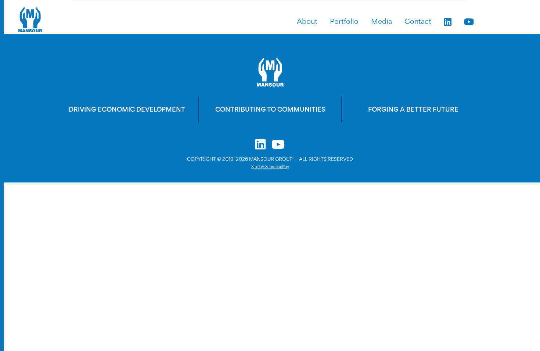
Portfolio (344, 21)
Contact (417, 21)
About (307, 21)
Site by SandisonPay (270, 166)
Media (381, 21)
